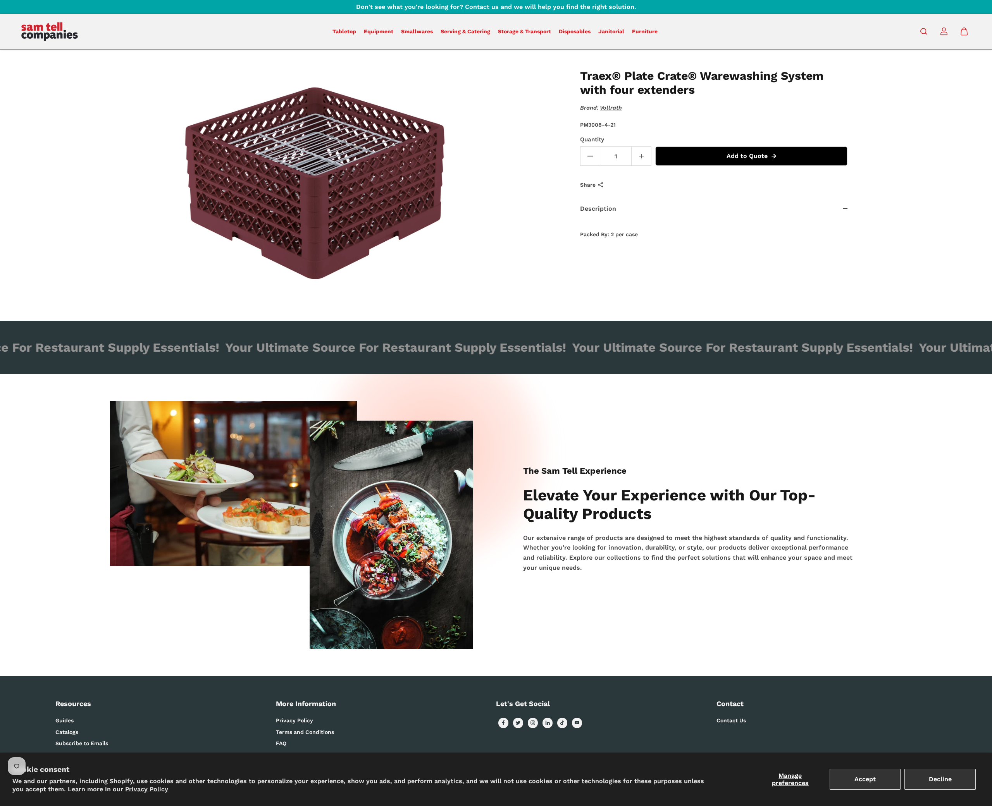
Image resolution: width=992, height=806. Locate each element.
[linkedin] (547, 722)
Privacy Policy (146, 789)
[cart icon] (964, 31)
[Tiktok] (562, 722)
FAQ (281, 743)
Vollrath (611, 108)
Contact (730, 703)
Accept (865, 779)
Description (598, 208)
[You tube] (577, 722)
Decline (940, 779)
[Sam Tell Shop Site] (50, 31)
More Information (306, 703)
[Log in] (944, 31)
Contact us (482, 6)
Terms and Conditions (305, 732)
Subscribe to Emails (81, 743)
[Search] (923, 31)
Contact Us (731, 720)
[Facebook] (503, 722)
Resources (73, 703)
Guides (64, 720)
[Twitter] (518, 722)
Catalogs (66, 732)
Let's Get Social (523, 703)
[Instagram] (532, 722)
